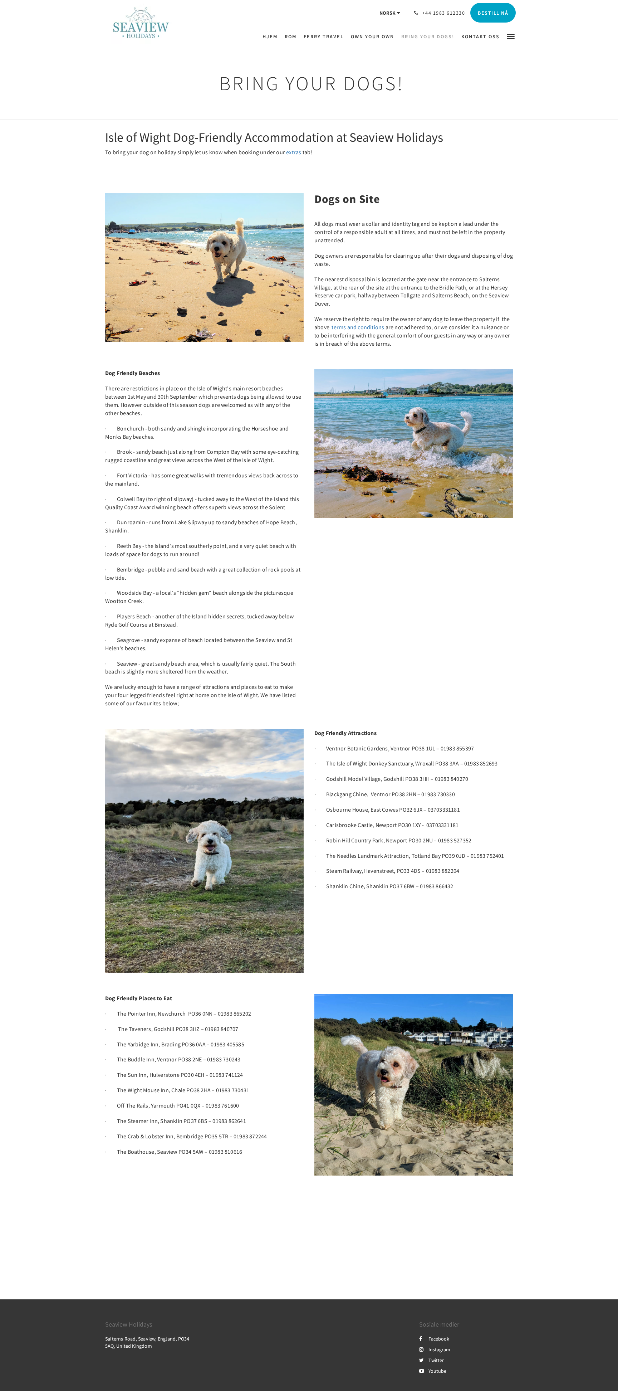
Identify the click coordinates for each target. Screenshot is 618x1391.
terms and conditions (357, 327)
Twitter (436, 1360)
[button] (510, 36)
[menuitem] (272, 36)
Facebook (438, 1339)
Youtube (437, 1371)
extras (293, 152)
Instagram (439, 1349)
